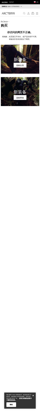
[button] (35, 2)
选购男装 (20, 97)
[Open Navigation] (37, 13)
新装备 (20, 59)
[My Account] (28, 13)
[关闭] (33, 395)
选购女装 (20, 65)
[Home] (8, 13)
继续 (11, 404)
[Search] (24, 13)
